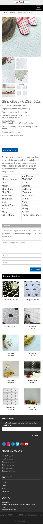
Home (6, 13)
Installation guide (7, 459)
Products (13, 13)
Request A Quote (9, 150)
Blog (3, 488)
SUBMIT (36, 435)
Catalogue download (8, 471)
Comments (35, 269)
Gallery (4, 485)
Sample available (7, 468)
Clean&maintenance (8, 462)
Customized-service (8, 465)
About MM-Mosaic (7, 456)
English (21, 2)
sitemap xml (6, 491)
